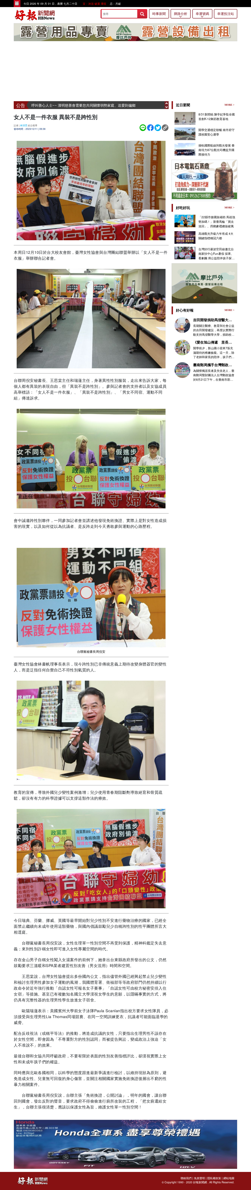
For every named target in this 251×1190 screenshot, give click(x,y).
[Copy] (165, 127)
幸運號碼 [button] (202, 13)
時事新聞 (159, 13)
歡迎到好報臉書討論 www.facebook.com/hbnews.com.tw (75, 105)
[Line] (142, 127)
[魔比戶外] (125, 32)
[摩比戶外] (204, 283)
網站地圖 (228, 1178)
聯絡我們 (186, 1178)
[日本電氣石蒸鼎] (204, 180)
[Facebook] (150, 127)
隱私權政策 (214, 1178)
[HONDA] (125, 1144)
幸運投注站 (225, 13)
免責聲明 (199, 1178)
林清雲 (23, 125)
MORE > (229, 105)
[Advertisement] (125, 71)
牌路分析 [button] (180, 13)
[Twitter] (157, 127)
